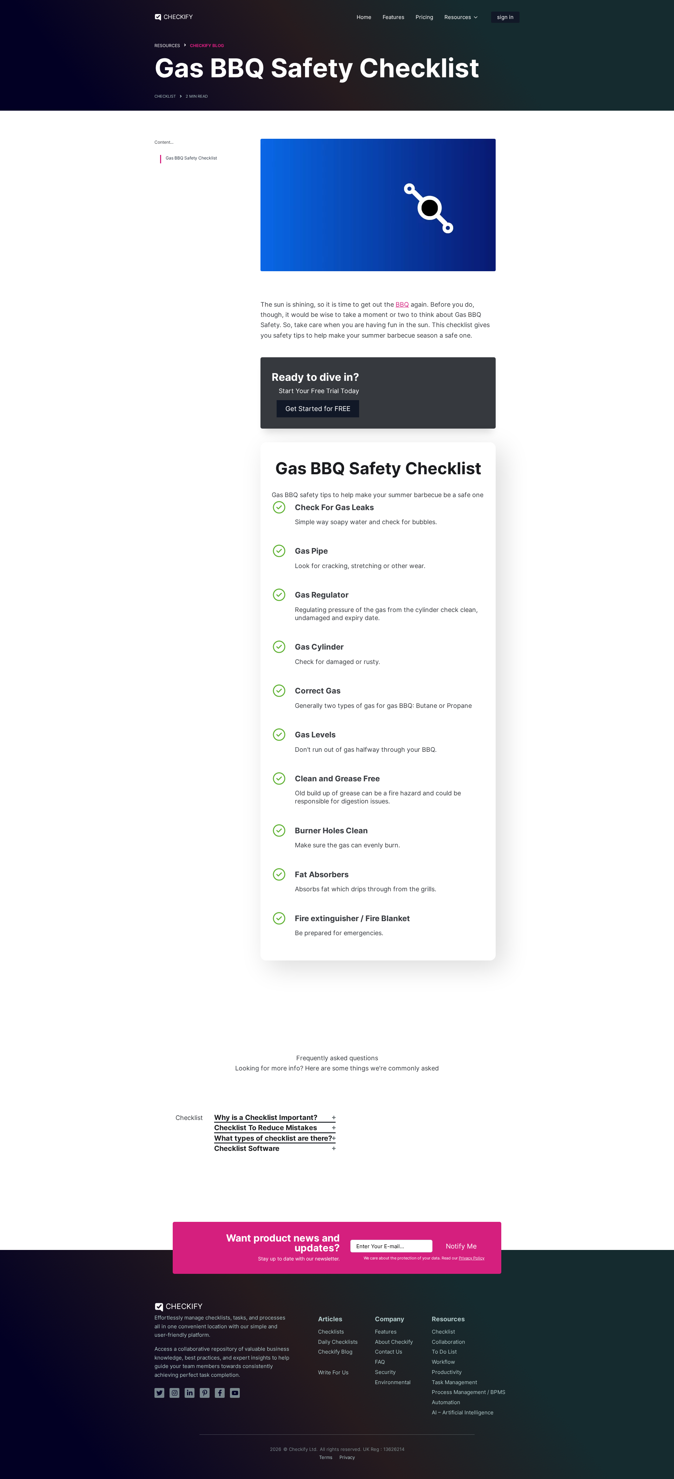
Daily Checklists (338, 1342)
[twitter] (159, 1393)
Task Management (454, 1382)
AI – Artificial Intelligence (463, 1412)
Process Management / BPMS (468, 1392)
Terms (325, 1457)
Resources (457, 17)
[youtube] (235, 1393)
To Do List (444, 1352)
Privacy (347, 1457)
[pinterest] (205, 1393)
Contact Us (388, 1352)
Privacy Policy (471, 1258)
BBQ (402, 304)
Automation (446, 1402)
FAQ (380, 1362)
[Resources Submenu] (475, 17)
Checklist (443, 1332)
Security (385, 1372)
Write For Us (333, 1372)
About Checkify (394, 1342)
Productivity (447, 1372)
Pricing (424, 17)
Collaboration (448, 1342)
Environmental (393, 1382)
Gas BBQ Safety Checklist (191, 158)
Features (393, 17)
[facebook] (220, 1393)
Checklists (331, 1332)
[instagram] (174, 1393)
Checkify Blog (207, 45)
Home (364, 17)
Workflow (443, 1362)
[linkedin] (189, 1393)
